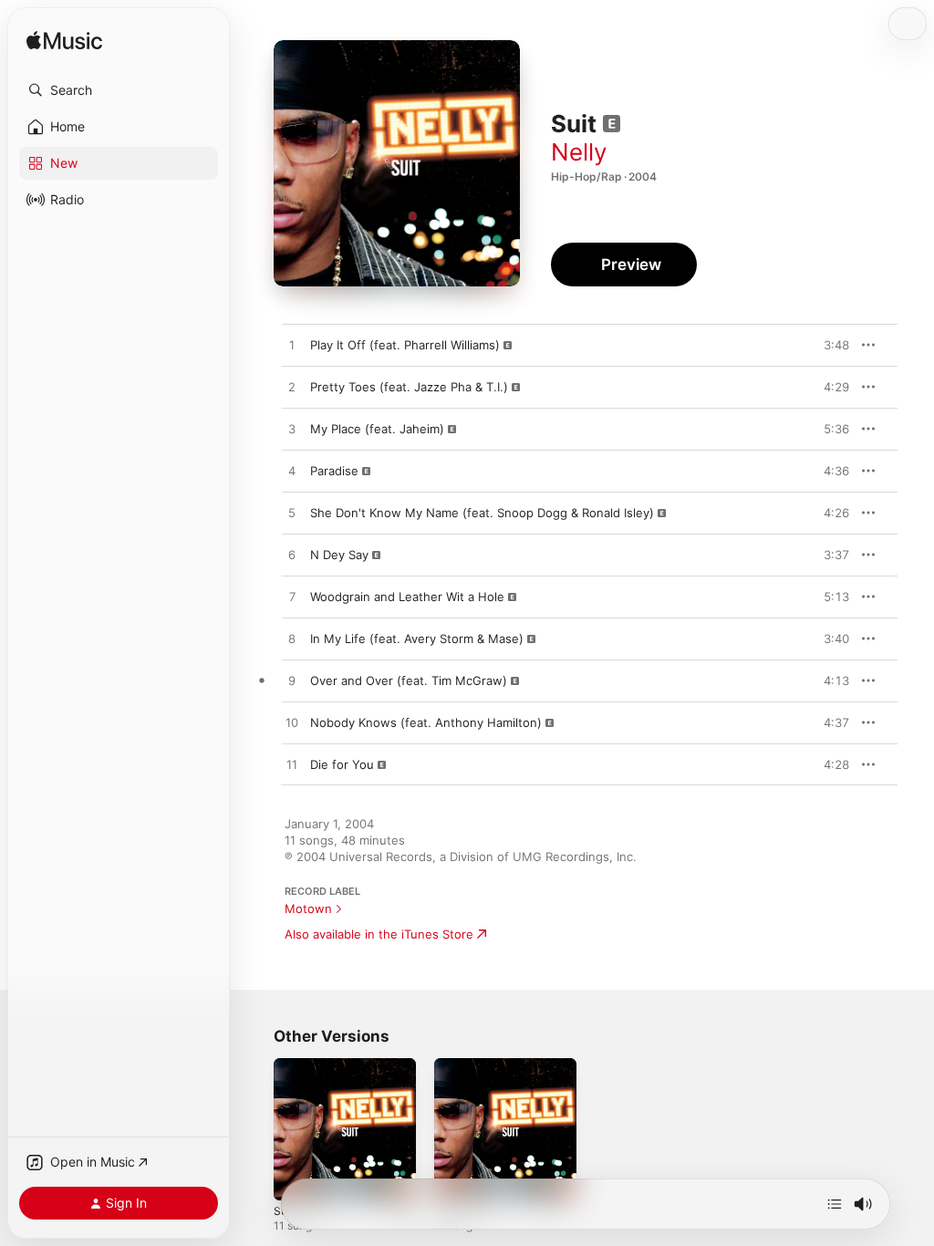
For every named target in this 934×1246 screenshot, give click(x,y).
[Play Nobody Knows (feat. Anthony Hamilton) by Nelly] (292, 723)
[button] (118, 90)
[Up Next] (835, 1204)
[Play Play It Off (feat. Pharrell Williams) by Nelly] (292, 345)
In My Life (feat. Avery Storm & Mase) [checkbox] (417, 638)
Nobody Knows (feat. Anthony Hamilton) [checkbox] (426, 722)
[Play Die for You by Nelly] (292, 765)
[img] (64, 41)
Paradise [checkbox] (334, 470)
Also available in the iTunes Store (379, 934)
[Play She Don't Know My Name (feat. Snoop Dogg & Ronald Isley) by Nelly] (292, 513)
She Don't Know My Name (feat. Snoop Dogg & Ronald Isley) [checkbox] (482, 512)
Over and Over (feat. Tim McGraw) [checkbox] (408, 680)
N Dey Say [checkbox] (339, 554)
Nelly (579, 152)
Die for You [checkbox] (342, 764)
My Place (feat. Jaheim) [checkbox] (377, 428)
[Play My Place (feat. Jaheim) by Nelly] (292, 429)
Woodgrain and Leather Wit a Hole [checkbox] (407, 596)
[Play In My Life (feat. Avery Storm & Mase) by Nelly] (292, 639)
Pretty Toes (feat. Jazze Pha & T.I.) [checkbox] (409, 386)
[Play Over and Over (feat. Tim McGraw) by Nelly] (292, 681)
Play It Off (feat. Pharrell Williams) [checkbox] (405, 344)
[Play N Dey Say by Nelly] (292, 555)
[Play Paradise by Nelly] (292, 471)
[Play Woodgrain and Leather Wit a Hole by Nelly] (292, 597)
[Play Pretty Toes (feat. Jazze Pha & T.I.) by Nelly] (292, 387)
